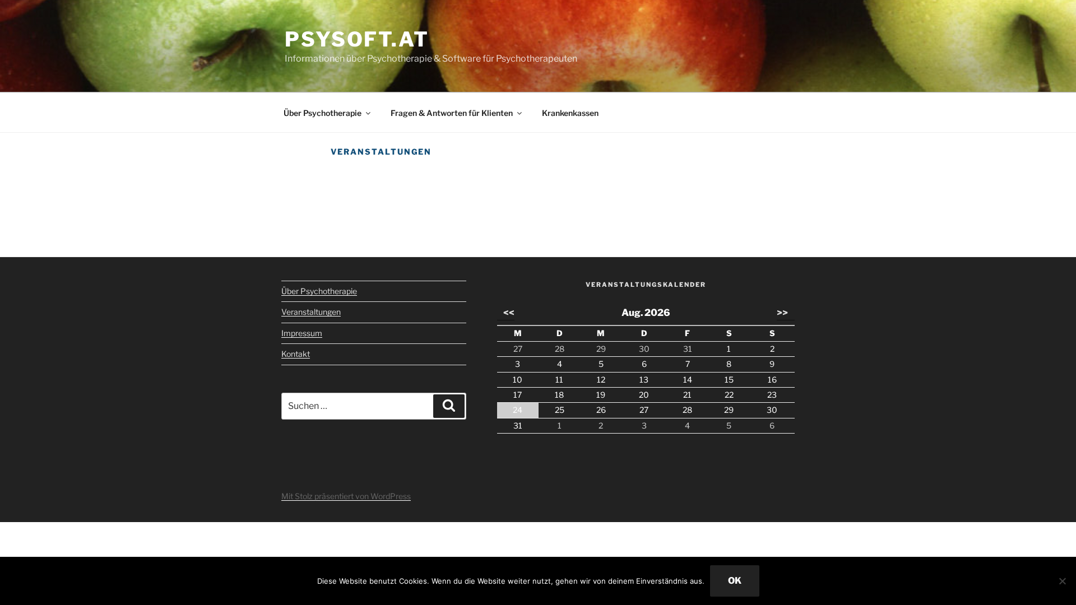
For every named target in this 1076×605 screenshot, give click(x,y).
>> (782, 312)
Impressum (301, 333)
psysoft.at (357, 39)
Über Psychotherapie (322, 113)
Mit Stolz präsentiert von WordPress (346, 496)
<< (508, 312)
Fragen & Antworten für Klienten (452, 113)
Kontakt (295, 354)
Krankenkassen (570, 113)
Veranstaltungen (311, 312)
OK (734, 580)
